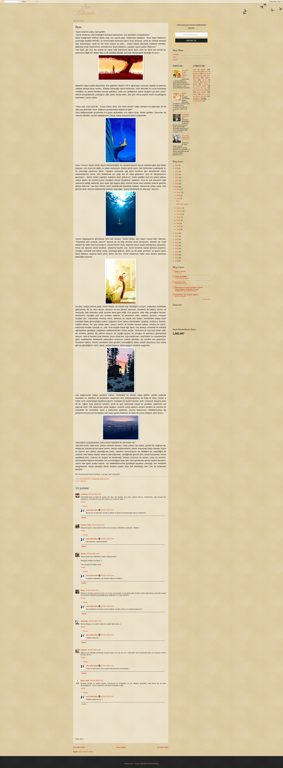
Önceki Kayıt (162, 747)
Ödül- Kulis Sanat (182, 204)
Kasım (179, 192)
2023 (177, 174)
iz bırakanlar (206, 84)
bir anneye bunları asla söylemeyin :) (185, 138)
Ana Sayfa (121, 747)
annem (184, 93)
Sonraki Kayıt (79, 747)
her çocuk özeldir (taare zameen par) (185, 73)
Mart (178, 223)
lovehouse (84, 494)
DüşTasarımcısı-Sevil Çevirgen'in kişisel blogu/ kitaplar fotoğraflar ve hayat (189, 288)
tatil (205, 96)
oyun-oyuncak (197, 90)
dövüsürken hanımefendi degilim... (187, 294)
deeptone (84, 650)
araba (206, 71)
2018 (177, 233)
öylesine (83, 481)
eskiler (204, 80)
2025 (177, 168)
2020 (177, 183)
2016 (177, 239)
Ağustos (180, 208)
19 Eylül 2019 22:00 (94, 650)
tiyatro (196, 98)
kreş (205, 88)
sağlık (195, 94)
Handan (83, 554)
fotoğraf (205, 82)
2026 (177, 165)
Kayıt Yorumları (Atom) (85, 752)
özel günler (201, 92)
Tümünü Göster (206, 299)
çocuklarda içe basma (185, 115)
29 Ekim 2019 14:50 (107, 606)
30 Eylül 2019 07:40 (96, 680)
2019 (177, 187)
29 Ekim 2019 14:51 (107, 666)
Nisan (179, 220)
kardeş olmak (201, 86)
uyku (209, 99)
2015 (177, 242)
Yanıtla (83, 502)
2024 (177, 171)
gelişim (195, 84)
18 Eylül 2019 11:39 (94, 494)
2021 (177, 180)
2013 (177, 248)
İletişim (175, 60)
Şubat (179, 226)
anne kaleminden (92, 510)
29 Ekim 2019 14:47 (107, 510)
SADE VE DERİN (180, 276)
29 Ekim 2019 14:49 (107, 539)
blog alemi (206, 73)
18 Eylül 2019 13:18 (98, 525)
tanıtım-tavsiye (205, 94)
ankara (203, 69)
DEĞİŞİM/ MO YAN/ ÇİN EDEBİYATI (185, 291)
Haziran (179, 214)
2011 (177, 255)
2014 (177, 245)
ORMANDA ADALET (181, 284)
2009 (177, 261)
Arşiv (174, 57)
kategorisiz (196, 88)
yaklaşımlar (198, 101)
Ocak (179, 229)
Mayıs (179, 217)
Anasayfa (176, 54)
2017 (177, 236)
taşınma (198, 96)
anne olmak (197, 71)
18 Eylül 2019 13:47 (93, 554)
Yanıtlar (85, 506)
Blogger (137, 763)
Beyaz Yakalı (85, 680)
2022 (177, 177)
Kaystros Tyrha (86, 525)
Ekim (179, 195)
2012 (177, 252)
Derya (83, 590)
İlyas (177, 201)
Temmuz (180, 211)
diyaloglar (199, 76)
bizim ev (196, 73)
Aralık (179, 189)
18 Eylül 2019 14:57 (92, 590)
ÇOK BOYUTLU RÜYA (182, 278)
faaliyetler (196, 82)
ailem (194, 69)
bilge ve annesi (180, 271)
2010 (177, 258)
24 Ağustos (178, 273)
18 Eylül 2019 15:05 (94, 621)
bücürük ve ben (180, 282)
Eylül (178, 198)
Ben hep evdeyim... (181, 296)
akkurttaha (84, 621)
